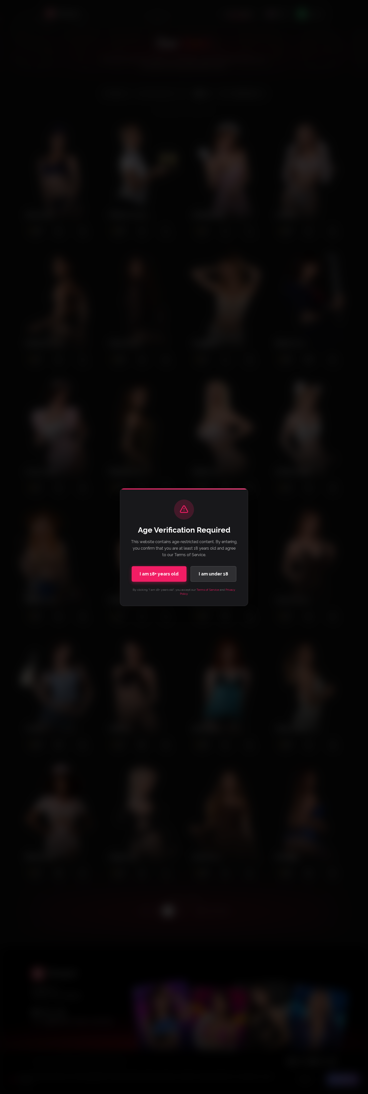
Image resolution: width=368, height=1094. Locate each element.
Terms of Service (208, 589)
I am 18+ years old (159, 573)
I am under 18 (213, 573)
